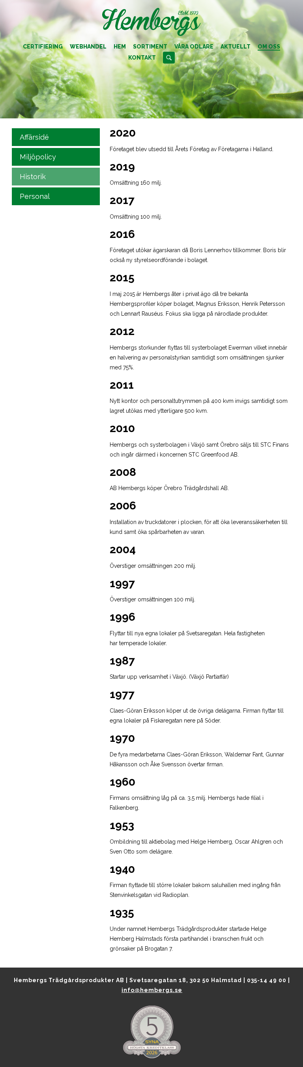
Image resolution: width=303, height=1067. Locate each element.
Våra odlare (193, 46)
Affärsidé (34, 137)
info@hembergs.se (152, 990)
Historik (33, 176)
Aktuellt (236, 46)
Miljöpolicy (38, 157)
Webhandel (88, 46)
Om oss (269, 46)
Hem (120, 46)
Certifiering (43, 46)
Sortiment (150, 46)
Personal (35, 196)
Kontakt (142, 57)
